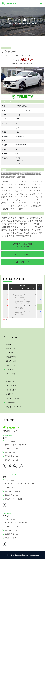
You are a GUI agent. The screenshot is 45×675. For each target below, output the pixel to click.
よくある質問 (11, 390)
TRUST (16, 554)
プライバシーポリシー (14, 407)
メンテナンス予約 (13, 398)
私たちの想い (11, 348)
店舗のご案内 (11, 381)
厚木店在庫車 (11, 361)
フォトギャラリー (13, 385)
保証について (11, 365)
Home (8, 344)
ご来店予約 (10, 402)
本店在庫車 (10, 352)
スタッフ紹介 (11, 374)
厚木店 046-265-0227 (23, 245)
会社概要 (9, 369)
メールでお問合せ (23, 254)
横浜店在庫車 (11, 357)
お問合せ (9, 394)
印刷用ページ (23, 262)
